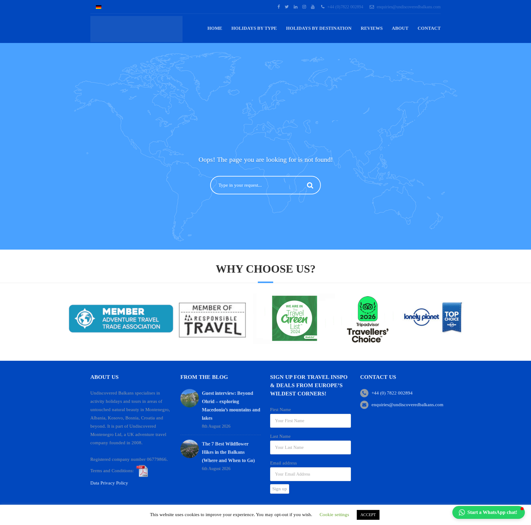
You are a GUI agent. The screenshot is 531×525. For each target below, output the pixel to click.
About (400, 28)
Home (214, 28)
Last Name (280, 436)
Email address (283, 463)
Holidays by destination (319, 28)
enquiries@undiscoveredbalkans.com (409, 7)
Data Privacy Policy (109, 482)
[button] (488, 512)
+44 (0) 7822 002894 (392, 393)
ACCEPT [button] (368, 514)
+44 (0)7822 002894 (345, 7)
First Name (280, 409)
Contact (429, 28)
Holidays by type (254, 28)
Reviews (372, 28)
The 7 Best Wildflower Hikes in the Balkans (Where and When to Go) (228, 452)
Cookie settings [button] (334, 514)
